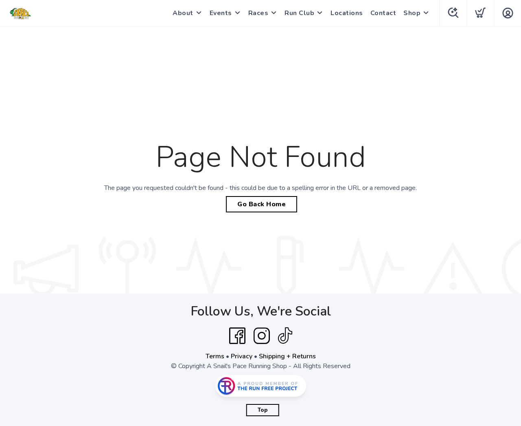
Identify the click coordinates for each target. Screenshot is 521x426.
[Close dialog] (411, 138)
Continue (339, 295)
